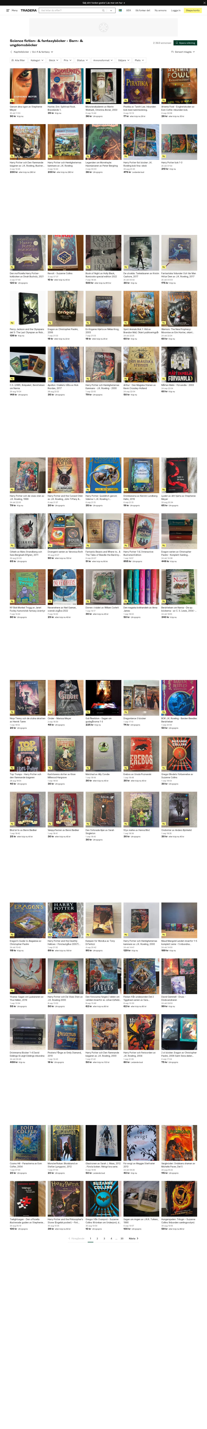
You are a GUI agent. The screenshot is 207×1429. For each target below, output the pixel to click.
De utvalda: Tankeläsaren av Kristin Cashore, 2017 (141, 275)
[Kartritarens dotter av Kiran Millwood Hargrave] (65, 754)
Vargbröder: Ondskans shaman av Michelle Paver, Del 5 (178, 1165)
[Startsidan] (29, 10)
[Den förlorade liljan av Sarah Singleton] (103, 809)
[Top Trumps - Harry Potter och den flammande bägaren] (28, 754)
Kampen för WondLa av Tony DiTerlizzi (100, 942)
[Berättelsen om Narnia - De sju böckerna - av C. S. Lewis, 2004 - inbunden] (179, 587)
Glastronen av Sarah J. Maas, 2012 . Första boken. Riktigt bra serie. (103, 1165)
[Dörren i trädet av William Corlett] (103, 587)
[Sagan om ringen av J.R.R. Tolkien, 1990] (141, 1199)
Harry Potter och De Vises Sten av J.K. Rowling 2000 (65, 998)
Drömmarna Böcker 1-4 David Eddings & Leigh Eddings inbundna (27, 1054)
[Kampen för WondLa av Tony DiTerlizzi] (103, 920)
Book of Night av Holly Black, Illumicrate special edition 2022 (101, 275)
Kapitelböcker (21, 52)
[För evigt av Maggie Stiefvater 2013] (141, 1143)
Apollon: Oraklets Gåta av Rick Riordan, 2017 (63, 386)
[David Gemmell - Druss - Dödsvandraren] (179, 976)
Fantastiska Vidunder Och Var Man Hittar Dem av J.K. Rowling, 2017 (178, 275)
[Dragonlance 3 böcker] (141, 698)
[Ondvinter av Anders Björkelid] (179, 809)
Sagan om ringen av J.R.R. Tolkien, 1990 (141, 1221)
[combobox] (73, 10)
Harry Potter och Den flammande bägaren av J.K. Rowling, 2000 (102, 1054)
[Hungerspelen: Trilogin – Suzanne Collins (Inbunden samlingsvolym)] (179, 1199)
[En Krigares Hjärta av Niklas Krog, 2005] (103, 309)
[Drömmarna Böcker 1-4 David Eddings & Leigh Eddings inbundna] (28, 1032)
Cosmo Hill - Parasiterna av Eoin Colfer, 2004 (26, 1165)
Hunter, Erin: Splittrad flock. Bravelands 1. (62, 108)
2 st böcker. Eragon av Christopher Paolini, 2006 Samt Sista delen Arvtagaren (179, 1054)
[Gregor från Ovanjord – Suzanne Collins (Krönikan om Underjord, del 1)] (103, 1199)
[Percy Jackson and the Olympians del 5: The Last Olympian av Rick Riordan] (28, 309)
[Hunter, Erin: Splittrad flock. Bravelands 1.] (65, 86)
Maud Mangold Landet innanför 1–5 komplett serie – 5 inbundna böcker (179, 943)
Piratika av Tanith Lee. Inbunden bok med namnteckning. (140, 108)
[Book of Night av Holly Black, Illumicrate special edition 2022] (103, 253)
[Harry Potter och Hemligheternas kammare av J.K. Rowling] (65, 142)
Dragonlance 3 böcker (135, 718)
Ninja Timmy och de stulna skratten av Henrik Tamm (27, 720)
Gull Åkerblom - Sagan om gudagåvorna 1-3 (99, 720)
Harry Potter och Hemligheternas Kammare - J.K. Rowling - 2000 (102, 386)
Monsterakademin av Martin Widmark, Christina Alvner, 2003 (101, 108)
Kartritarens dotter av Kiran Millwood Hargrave (62, 776)
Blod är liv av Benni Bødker (23, 830)
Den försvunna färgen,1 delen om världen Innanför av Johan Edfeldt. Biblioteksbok (103, 998)
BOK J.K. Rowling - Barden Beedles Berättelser (179, 720)
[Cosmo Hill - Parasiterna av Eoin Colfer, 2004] (28, 1143)
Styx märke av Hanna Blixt (137, 830)
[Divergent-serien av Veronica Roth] (65, 531)
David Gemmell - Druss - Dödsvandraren (173, 998)
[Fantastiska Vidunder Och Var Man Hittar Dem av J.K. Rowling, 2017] (179, 253)
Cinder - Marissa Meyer (59, 718)
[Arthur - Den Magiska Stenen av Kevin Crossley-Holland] (141, 364)
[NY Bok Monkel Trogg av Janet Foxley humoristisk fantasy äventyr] (28, 587)
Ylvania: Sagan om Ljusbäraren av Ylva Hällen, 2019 (26, 998)
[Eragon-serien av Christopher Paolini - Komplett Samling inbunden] (179, 531)
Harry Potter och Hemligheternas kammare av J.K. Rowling (64, 164)
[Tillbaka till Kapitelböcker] (11, 52)
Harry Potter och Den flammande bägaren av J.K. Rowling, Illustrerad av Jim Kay (27, 164)
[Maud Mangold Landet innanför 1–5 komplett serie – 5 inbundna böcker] (179, 920)
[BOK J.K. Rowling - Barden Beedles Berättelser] (179, 698)
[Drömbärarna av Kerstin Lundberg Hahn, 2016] (141, 475)
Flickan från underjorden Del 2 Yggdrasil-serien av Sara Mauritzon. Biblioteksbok (139, 998)
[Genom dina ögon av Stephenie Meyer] (28, 86)
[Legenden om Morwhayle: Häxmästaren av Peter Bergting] (103, 142)
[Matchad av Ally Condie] (103, 754)
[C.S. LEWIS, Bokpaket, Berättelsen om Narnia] (28, 364)
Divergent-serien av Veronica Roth (65, 551)
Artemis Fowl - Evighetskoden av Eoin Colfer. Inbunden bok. (177, 108)
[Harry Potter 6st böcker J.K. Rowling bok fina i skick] (141, 142)
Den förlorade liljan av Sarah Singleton (100, 832)
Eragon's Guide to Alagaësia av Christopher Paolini (25, 942)
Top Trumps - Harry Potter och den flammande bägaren (25, 776)
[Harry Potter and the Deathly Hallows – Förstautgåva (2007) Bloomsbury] (65, 920)
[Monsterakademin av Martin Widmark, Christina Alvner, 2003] (103, 86)
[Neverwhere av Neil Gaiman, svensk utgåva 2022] (65, 587)
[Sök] (103, 10)
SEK (128, 10)
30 (122, 1238)
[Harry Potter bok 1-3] (179, 142)
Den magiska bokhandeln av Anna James (140, 609)
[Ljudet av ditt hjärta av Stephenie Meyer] (179, 475)
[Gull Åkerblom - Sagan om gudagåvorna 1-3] (103, 698)
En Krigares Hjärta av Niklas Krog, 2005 (102, 331)
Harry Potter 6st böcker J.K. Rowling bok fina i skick (138, 164)
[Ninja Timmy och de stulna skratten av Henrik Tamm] (28, 698)
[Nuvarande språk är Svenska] (120, 10)
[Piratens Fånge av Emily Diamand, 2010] (65, 1032)
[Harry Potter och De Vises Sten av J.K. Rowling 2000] (65, 976)
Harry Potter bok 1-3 (171, 162)
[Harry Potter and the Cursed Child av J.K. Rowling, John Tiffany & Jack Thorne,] (65, 475)
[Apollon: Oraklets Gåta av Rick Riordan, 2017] (65, 364)
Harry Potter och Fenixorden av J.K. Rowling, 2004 (140, 1054)
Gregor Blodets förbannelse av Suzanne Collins (177, 776)
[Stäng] (204, 3)
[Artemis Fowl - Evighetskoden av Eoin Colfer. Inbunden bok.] (179, 86)
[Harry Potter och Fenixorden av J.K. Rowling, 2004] (141, 1032)
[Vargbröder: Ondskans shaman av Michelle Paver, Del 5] (179, 1143)
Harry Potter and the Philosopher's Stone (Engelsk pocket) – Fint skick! (65, 1221)
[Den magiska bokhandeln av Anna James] (141, 587)
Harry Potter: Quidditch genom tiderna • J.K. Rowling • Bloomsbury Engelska (101, 498)
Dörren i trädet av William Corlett (102, 607)
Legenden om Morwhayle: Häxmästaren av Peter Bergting (102, 164)
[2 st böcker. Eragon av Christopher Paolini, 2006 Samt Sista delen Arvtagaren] (179, 1032)
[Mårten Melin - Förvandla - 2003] (179, 364)
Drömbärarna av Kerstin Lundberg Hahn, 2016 (140, 497)
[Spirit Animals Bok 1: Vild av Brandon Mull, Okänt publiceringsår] (141, 309)
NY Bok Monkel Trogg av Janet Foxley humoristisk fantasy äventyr (27, 609)
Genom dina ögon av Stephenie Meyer (26, 108)
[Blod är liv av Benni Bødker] (28, 809)
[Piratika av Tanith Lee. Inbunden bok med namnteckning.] (141, 86)
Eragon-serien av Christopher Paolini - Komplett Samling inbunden (176, 553)
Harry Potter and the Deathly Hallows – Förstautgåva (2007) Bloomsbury (63, 943)
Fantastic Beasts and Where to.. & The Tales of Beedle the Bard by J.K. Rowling (103, 553)
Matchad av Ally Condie (98, 774)
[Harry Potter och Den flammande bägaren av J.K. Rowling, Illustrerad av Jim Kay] (28, 142)
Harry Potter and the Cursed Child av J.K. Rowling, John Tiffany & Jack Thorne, (65, 498)
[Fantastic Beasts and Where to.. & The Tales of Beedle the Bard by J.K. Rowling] (103, 531)
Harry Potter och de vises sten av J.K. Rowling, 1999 (27, 497)
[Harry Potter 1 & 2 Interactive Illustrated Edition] (141, 531)
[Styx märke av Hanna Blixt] (141, 809)
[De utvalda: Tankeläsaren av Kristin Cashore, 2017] (141, 253)
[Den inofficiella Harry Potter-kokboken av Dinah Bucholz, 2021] (28, 253)
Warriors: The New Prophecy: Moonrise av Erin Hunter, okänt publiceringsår (176, 331)
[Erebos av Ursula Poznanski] (141, 754)
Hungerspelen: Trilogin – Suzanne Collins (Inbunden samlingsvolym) (178, 1221)
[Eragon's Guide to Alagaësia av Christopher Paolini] (28, 920)
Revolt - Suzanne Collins (60, 273)
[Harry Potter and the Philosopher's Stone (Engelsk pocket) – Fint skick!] (65, 1199)
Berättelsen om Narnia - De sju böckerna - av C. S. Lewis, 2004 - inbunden (178, 609)
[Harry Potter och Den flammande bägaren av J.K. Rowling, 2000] (103, 1032)
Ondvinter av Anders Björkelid (176, 830)
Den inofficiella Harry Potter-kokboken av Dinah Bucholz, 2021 (27, 275)
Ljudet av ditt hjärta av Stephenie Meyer (178, 497)
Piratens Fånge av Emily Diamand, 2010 (65, 1054)
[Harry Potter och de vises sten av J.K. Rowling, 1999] (28, 475)
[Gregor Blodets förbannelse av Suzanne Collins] (179, 754)
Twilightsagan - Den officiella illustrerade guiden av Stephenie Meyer (26, 1221)
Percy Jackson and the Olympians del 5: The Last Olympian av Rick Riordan (27, 331)
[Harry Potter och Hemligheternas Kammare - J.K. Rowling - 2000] (103, 364)
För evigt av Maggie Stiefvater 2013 (139, 1165)
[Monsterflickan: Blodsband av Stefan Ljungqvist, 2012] (65, 1143)
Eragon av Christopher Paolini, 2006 (63, 331)
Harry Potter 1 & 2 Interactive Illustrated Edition (138, 553)
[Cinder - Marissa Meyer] (65, 698)
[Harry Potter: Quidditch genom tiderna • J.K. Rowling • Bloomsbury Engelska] (103, 475)
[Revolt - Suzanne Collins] (65, 253)
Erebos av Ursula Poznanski (137, 774)
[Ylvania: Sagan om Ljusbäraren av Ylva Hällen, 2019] (28, 976)
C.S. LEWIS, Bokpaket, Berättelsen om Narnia (27, 386)
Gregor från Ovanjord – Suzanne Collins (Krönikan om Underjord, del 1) (103, 1221)
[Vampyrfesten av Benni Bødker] (65, 809)
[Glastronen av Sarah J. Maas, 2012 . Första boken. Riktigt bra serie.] (103, 1143)
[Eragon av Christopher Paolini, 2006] (65, 309)
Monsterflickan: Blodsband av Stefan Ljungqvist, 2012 (63, 1165)
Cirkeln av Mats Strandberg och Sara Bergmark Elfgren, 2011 (26, 553)
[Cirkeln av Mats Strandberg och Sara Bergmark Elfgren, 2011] (28, 531)
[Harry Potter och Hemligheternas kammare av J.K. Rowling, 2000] (141, 920)
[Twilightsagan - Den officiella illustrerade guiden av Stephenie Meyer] (28, 1199)
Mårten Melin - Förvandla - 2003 (177, 385)
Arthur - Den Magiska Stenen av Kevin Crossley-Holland (140, 386)
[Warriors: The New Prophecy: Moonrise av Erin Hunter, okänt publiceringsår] (179, 309)
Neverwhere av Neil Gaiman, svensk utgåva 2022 (62, 609)
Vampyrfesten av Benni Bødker (63, 830)
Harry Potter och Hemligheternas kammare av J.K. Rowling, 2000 (140, 942)
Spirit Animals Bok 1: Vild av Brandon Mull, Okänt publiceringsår (141, 331)
